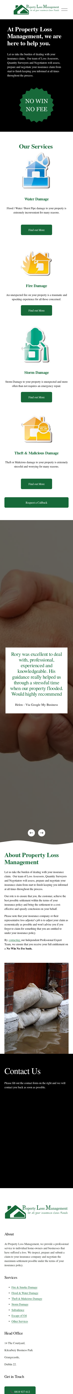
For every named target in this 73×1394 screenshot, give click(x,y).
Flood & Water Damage (25, 1293)
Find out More (37, 230)
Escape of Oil (19, 1315)
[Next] (41, 833)
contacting (15, 940)
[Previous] (31, 833)
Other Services (20, 1321)
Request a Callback (36, 502)
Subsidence (18, 1310)
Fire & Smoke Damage (24, 1287)
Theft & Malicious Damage (27, 1298)
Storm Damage (20, 1304)
